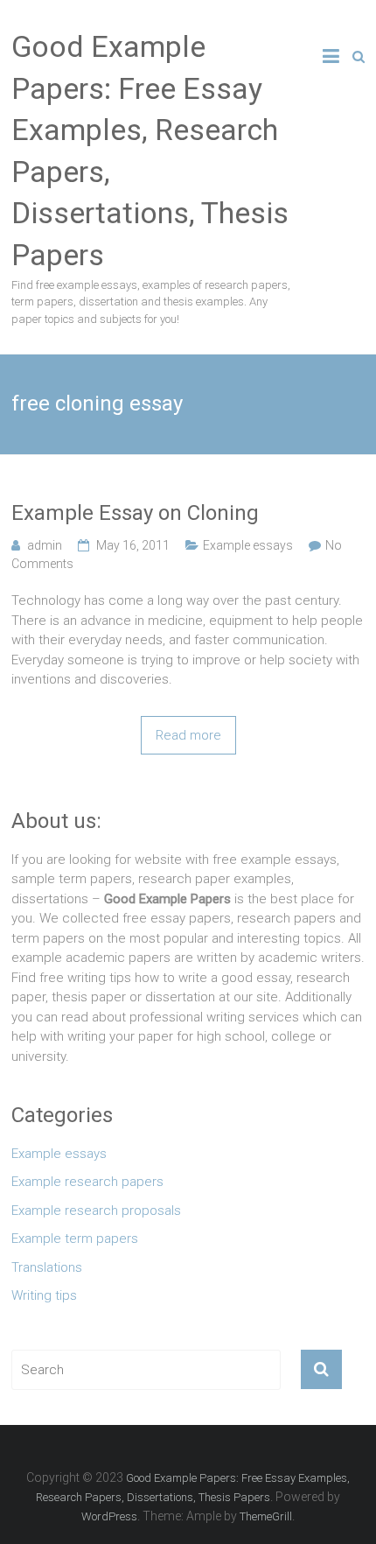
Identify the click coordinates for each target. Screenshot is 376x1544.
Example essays (248, 545)
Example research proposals (96, 1210)
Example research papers (87, 1182)
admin (44, 545)
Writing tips (44, 1295)
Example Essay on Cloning (135, 513)
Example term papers (74, 1238)
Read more (188, 735)
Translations (46, 1267)
